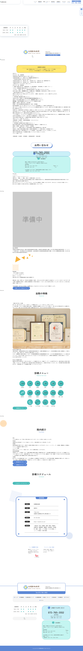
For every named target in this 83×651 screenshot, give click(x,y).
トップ (16, 597)
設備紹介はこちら (20, 464)
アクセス (67, 597)
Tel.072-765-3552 (52, 55)
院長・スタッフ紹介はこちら (21, 288)
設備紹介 (61, 597)
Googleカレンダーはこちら (21, 483)
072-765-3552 (41, 152)
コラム (42, 600)
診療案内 (22, 597)
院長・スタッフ (47, 597)
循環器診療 (39, 597)
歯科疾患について (30, 597)
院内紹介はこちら (20, 462)
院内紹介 (55, 597)
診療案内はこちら (20, 408)
